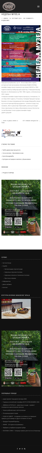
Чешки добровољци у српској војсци (14, 410)
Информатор (7, 281)
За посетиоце (7, 263)
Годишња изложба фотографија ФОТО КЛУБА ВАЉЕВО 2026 (21, 402)
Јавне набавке (7, 284)
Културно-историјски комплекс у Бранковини (17, 159)
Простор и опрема (10, 278)
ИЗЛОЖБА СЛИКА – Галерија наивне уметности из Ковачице (21, 431)
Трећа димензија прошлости (11, 150)
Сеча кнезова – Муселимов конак (13, 153)
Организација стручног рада (13, 269)
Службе (5, 266)
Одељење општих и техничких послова (16, 275)
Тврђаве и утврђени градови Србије (14, 427)
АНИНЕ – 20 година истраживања (13, 424)
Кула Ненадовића (8, 156)
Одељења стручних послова (13, 272)
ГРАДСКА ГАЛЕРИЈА (8, 173)
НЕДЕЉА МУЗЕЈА (10, 14)
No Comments (28, 18)
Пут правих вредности (32, 120)
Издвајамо (5, 20)
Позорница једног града (10, 413)
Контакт (5, 287)
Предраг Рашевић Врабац (11, 421)
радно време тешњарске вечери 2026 (15, 399)
